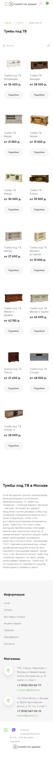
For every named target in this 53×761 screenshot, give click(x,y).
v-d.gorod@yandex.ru (28, 690)
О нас (7, 603)
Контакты (9, 643)
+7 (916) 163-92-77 (29, 685)
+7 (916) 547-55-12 (29, 711)
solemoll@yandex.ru (27, 715)
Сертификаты (11, 637)
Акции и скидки (12, 623)
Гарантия (9, 630)
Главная (7, 23)
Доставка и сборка (14, 616)
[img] (6, 4)
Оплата (8, 609)
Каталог (20, 23)
